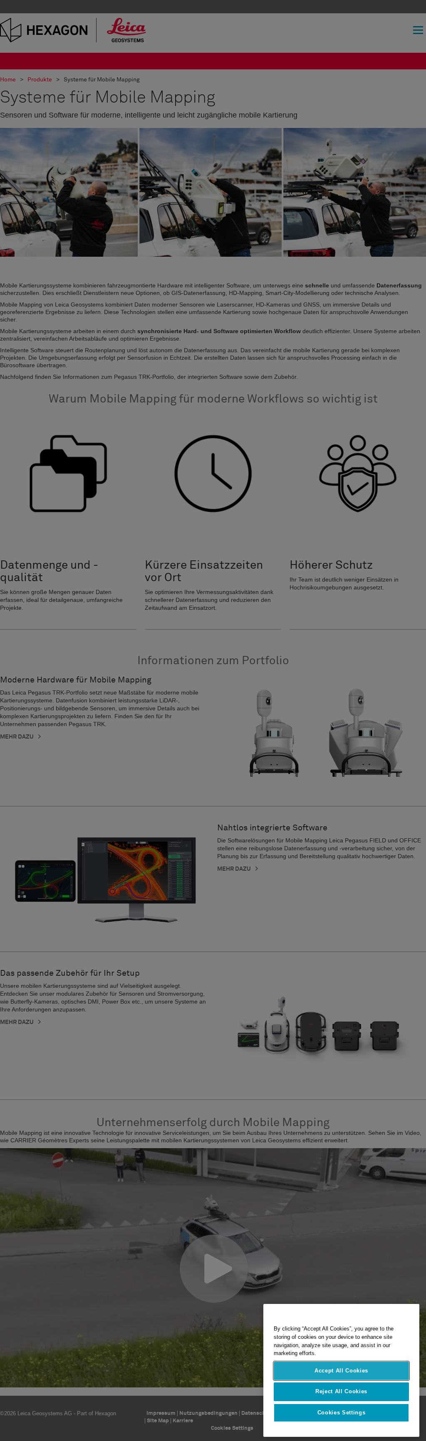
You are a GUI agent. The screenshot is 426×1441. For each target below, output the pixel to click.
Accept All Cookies (341, 1370)
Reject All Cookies (341, 1391)
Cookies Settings (341, 1412)
